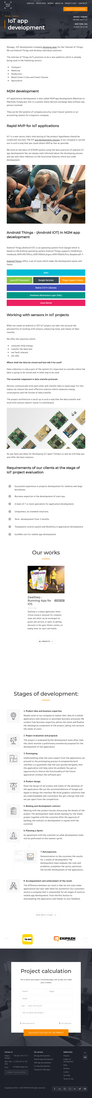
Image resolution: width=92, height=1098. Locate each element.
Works (50, 3)
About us (59, 3)
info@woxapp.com (20, 1067)
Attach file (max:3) (28, 1023)
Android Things (14, 261)
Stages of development (68, 1060)
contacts (82, 3)
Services (30, 3)
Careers (66, 1072)
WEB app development (42, 1062)
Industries (41, 3)
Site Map (66, 1075)
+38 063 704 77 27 (80, 20)
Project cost (71, 3)
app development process (47, 139)
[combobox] (22, 1006)
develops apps (50, 47)
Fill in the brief (66, 1023)
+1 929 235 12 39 (80, 27)
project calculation (75, 9)
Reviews (66, 1068)
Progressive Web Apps (42, 1069)
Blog (65, 1065)
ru (85, 1053)
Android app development (43, 1059)
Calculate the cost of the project (46, 1032)
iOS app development (42, 1056)
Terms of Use (68, 1079)
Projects (66, 1056)
